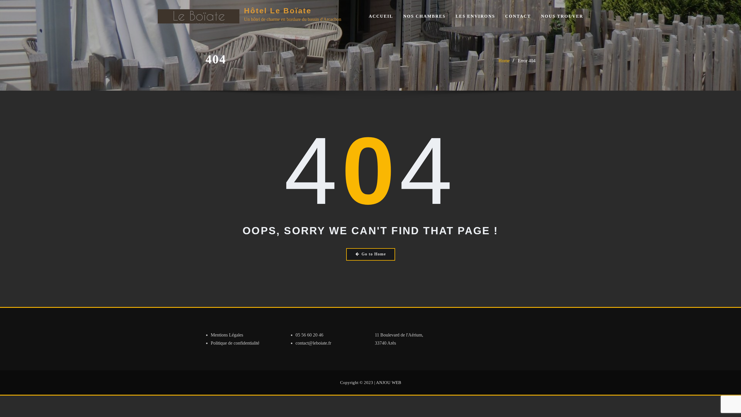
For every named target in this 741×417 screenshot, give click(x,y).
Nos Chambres (424, 16)
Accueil (381, 16)
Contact (518, 16)
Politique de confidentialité (235, 343)
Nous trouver (562, 16)
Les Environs (475, 16)
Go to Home (374, 254)
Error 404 (526, 60)
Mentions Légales (227, 334)
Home (504, 60)
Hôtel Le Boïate (277, 11)
